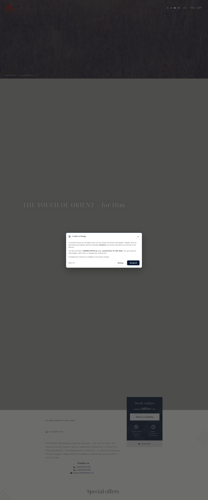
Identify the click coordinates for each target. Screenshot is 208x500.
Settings (121, 263)
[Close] (138, 236)
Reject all (71, 263)
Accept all (133, 263)
